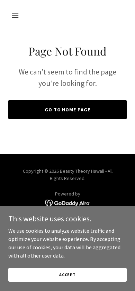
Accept (67, 274)
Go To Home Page (68, 110)
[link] (67, 202)
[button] (17, 15)
